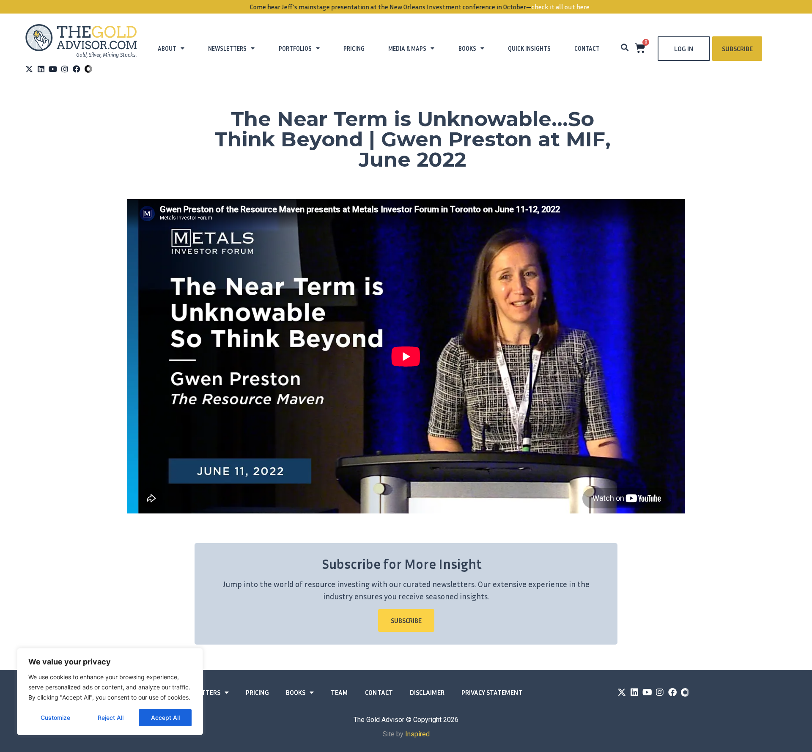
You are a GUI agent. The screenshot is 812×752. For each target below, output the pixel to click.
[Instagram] (65, 69)
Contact (587, 48)
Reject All (110, 717)
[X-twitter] (29, 69)
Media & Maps (407, 48)
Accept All (165, 717)
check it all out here (547, 7)
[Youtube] (53, 69)
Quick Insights (529, 48)
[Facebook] (76, 69)
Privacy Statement (492, 692)
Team (339, 692)
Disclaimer (427, 692)
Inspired (417, 734)
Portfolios (295, 48)
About (167, 48)
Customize (55, 717)
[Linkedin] (41, 69)
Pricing (354, 48)
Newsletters (227, 48)
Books (467, 48)
